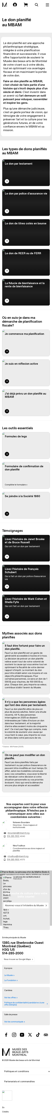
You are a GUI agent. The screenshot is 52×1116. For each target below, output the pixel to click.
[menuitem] (4, 4)
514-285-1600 (13, 836)
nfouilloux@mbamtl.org (18, 856)
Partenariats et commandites (19, 1081)
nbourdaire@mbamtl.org (18, 833)
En (3, 1107)
